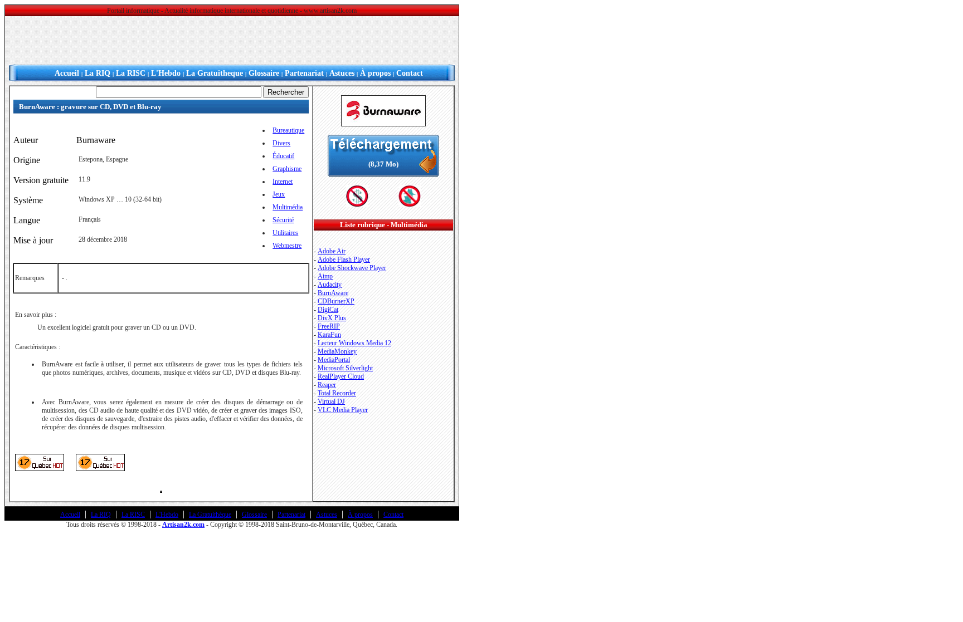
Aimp (325, 276)
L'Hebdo (166, 73)
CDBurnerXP (336, 301)
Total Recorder (337, 393)
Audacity (330, 284)
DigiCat (328, 310)
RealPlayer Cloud (341, 376)
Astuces (341, 73)
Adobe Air (332, 251)
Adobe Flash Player (344, 259)
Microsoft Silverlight (345, 368)
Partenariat (304, 73)
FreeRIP (329, 326)
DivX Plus (332, 318)
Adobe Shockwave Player (352, 268)
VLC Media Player (343, 410)
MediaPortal (334, 360)
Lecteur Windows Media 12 (354, 343)
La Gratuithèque (210, 514)
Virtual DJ (331, 401)
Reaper (327, 385)
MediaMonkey (337, 351)
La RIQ (97, 73)
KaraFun (329, 335)
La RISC (130, 73)
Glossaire (264, 73)
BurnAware (333, 293)
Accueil (67, 73)
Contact (409, 73)
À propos (375, 73)
